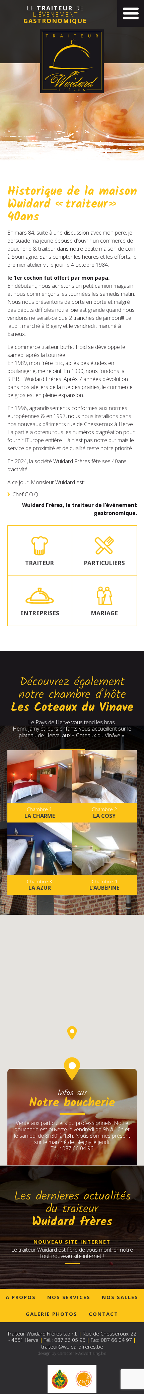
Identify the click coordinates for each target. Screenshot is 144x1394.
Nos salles (120, 1297)
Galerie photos (51, 1313)
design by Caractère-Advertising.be (72, 1353)
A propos (21, 1297)
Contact (103, 1313)
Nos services (68, 1297)
